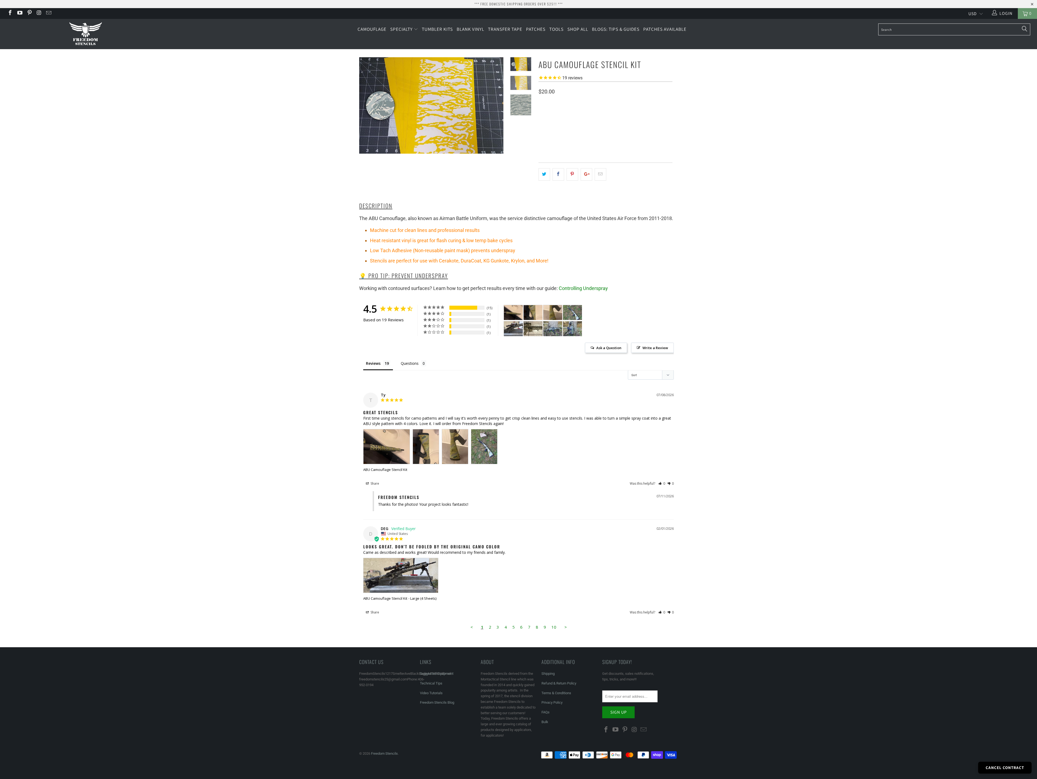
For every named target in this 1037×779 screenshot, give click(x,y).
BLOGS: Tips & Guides (615, 29)
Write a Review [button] (655, 347)
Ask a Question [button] (608, 347)
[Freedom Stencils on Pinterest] (29, 13)
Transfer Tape (505, 29)
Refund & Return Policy (558, 683)
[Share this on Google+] (586, 174)
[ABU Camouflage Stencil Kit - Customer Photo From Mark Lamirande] (533, 328)
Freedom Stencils (384, 753)
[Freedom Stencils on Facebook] (10, 13)
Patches (536, 29)
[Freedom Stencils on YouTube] (19, 13)
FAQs (545, 712)
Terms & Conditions (556, 693)
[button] (662, 483)
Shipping (548, 674)
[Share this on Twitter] (544, 174)
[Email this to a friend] (600, 174)
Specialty (402, 29)
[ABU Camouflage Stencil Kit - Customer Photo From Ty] (513, 312)
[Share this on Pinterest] (572, 174)
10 (553, 627)
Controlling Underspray (583, 288)
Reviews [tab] (373, 363)
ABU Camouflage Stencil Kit (385, 469)
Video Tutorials (431, 693)
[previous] (367, 109)
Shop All (577, 29)
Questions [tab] (410, 363)
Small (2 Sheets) (556, 124)
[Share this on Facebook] (558, 174)
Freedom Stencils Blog (437, 702)
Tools (556, 29)
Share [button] (374, 483)
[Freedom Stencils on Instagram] (39, 13)
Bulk (544, 722)
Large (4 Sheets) (595, 124)
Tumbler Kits (437, 29)
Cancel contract (1005, 767)
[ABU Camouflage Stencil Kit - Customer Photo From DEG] (513, 328)
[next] (496, 109)
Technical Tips (431, 683)
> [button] (565, 627)
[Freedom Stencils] (85, 34)
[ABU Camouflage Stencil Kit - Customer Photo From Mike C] (552, 328)
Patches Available (664, 29)
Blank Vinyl (470, 29)
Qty (541, 140)
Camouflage (372, 29)
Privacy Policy (552, 702)
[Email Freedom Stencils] (48, 13)
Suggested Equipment (436, 674)
